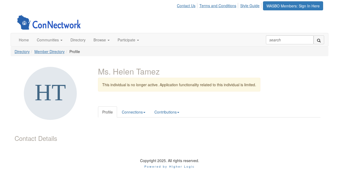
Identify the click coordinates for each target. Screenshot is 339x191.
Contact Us (186, 5)
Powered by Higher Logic (169, 166)
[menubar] (219, 4)
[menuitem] (187, 4)
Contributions (165, 112)
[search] (319, 39)
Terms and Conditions (217, 5)
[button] (49, 39)
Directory (22, 51)
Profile (107, 112)
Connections (132, 112)
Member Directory (49, 51)
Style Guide (250, 5)
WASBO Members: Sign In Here (293, 5)
